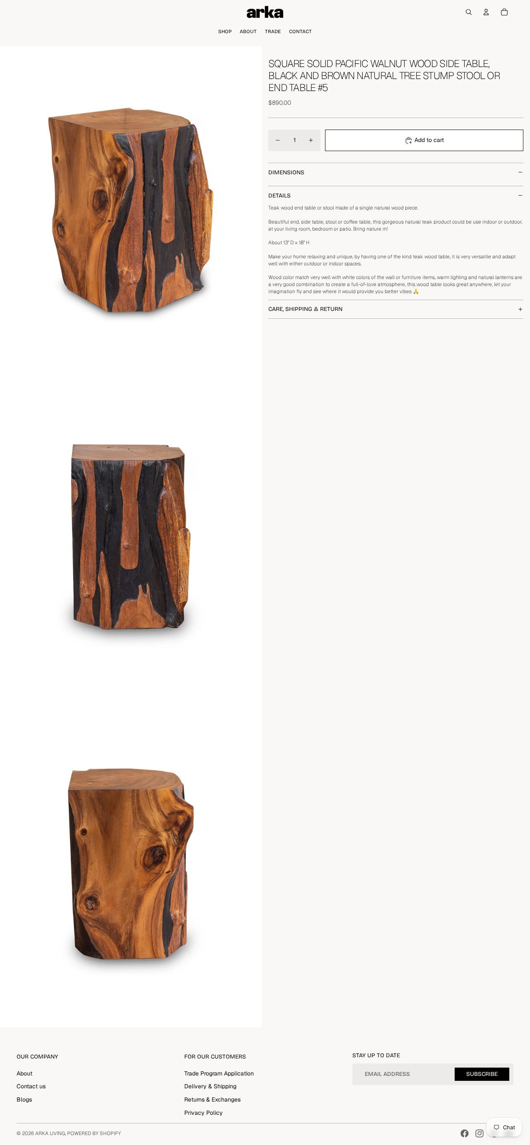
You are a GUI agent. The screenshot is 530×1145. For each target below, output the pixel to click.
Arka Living (50, 1133)
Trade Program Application (219, 1073)
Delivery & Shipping (210, 1086)
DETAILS (279, 195)
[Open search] (469, 12)
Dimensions (286, 172)
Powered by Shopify (94, 1133)
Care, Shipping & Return (305, 309)
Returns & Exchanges (212, 1099)
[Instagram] (479, 1133)
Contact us (31, 1086)
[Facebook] (465, 1133)
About (24, 1073)
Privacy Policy (203, 1112)
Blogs (24, 1099)
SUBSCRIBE (482, 1074)
